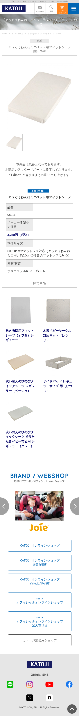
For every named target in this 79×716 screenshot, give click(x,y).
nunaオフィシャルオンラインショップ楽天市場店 (39, 621)
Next (74, 506)
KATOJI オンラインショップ (40, 545)
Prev (4, 506)
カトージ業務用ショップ (40, 640)
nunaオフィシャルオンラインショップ (39, 600)
